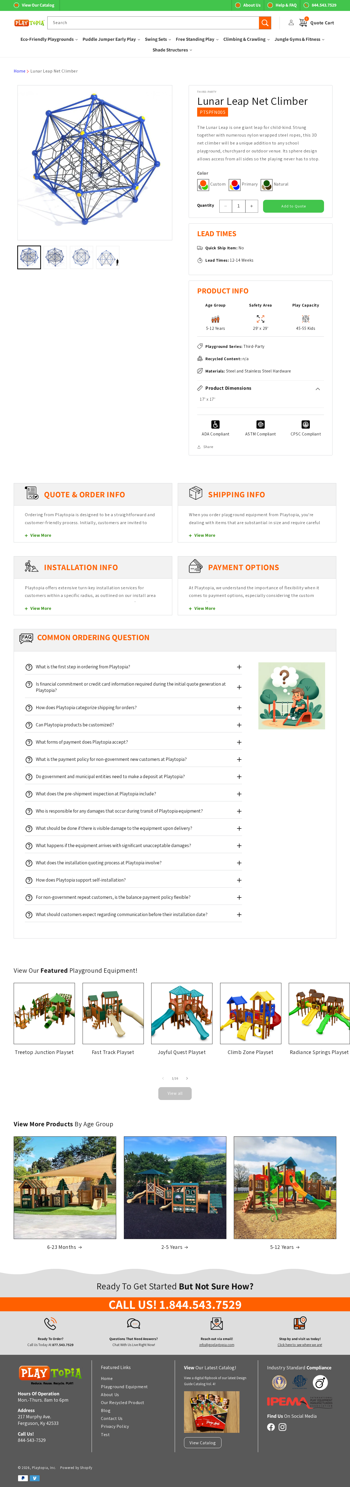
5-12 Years (282, 1247)
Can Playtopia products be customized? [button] (75, 725)
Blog (105, 1410)
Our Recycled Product (122, 1402)
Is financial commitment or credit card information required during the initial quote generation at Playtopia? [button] (131, 687)
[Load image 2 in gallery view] (55, 257)
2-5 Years (171, 1247)
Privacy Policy (115, 1427)
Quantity (205, 205)
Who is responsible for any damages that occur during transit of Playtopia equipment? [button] (119, 811)
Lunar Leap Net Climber (54, 71)
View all (175, 1093)
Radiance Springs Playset (319, 1052)
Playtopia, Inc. (44, 1467)
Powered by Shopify (76, 1467)
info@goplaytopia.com (216, 1344)
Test (105, 1434)
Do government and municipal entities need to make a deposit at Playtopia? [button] (110, 776)
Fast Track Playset (113, 1052)
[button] (260, 388)
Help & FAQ (286, 5)
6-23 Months (61, 1247)
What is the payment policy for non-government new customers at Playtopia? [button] (111, 759)
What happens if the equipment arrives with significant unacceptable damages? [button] (113, 845)
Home (19, 71)
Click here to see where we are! (300, 1344)
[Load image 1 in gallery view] (29, 257)
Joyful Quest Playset (182, 1052)
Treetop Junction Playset (44, 1052)
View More (40, 535)
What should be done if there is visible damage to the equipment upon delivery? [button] (114, 828)
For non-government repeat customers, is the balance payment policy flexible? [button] (113, 897)
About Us (252, 5)
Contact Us (112, 1419)
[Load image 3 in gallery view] (81, 257)
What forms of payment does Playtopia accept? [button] (82, 742)
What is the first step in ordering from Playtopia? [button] (83, 667)
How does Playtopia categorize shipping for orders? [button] (86, 707)
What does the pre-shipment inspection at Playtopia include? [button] (96, 794)
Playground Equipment (124, 1387)
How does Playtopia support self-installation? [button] (81, 880)
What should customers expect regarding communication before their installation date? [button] (122, 914)
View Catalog (202, 1443)
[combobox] (159, 23)
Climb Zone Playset (250, 1052)
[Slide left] (163, 1078)
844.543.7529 (324, 5)
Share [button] (208, 446)
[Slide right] (187, 1078)
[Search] (265, 23)
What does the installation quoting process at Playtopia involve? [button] (99, 863)
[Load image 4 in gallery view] (107, 257)
